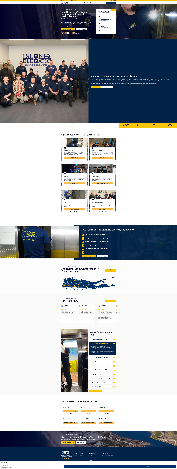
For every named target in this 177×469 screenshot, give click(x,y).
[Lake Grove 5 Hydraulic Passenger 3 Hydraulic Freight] (80, 283)
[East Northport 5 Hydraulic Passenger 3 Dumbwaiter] (75, 280)
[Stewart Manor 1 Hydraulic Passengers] (64, 283)
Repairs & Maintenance (92, 453)
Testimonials (82, 455)
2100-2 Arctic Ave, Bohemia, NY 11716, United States (69, 0)
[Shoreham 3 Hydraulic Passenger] (87, 281)
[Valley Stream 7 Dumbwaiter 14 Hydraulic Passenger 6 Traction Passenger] (63, 284)
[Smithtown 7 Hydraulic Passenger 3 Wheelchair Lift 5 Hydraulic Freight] (78, 282)
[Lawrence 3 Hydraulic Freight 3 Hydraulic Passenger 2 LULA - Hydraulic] (62, 286)
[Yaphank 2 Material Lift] (85, 285)
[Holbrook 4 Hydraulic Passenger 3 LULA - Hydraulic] (81, 285)
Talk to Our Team (80, 442)
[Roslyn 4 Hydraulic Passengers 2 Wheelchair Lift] (66, 280)
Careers (76, 460)
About (99, 2)
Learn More (70, 413)
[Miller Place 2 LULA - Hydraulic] (85, 281)
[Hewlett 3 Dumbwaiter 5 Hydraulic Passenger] (63, 285)
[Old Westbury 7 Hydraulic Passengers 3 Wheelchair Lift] (67, 281)
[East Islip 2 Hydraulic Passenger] (78, 286)
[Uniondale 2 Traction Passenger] (67, 284)
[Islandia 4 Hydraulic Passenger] (78, 284)
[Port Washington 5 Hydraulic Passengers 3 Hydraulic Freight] (65, 279)
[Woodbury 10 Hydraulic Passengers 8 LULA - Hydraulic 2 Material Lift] (71, 281)
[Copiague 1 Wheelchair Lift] (72, 286)
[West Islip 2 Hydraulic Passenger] (74, 286)
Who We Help (86, 2)
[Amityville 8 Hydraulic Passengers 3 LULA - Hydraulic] (71, 286)
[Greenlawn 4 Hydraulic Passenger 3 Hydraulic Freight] (74, 280)
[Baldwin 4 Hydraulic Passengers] (65, 286)
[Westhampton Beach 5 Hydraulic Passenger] (92, 288)
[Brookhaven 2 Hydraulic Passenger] (85, 287)
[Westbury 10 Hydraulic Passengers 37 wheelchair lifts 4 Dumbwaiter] (67, 282)
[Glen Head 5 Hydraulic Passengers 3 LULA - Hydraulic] (67, 279)
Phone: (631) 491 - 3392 (106, 453)
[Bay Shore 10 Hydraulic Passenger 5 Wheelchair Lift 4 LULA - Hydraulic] (75, 286)
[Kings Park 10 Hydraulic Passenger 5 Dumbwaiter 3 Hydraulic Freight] (77, 280)
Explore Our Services (81, 29)
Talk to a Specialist (102, 211)
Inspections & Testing (92, 457)
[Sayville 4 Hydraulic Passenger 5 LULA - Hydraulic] (80, 287)
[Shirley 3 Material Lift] (86, 286)
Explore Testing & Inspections (102, 160)
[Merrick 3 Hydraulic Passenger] (67, 286)
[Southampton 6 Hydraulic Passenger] (99, 287)
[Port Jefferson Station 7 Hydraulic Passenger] (82, 281)
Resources (77, 457)
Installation (90, 455)
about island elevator (107, 86)
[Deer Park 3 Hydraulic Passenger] (74, 284)
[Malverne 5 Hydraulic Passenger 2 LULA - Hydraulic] (64, 284)
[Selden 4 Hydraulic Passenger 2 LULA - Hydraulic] (82, 283)
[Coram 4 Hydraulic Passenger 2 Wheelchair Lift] (84, 282)
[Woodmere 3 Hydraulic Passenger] (62, 285)
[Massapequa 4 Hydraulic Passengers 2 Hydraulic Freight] (69, 286)
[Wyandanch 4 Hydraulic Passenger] (73, 284)
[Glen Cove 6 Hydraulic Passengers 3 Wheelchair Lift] (67, 278)
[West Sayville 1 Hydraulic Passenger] (79, 287)
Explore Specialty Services (102, 185)
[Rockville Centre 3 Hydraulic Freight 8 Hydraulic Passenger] (65, 285)
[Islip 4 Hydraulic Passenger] (77, 286)
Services (80, 2)
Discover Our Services (109, 391)
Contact (103, 2)
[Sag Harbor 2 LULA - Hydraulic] (103, 284)
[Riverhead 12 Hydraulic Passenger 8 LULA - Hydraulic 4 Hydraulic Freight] (93, 284)
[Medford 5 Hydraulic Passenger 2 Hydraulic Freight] (83, 285)
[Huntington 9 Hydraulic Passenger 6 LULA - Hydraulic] (72, 279)
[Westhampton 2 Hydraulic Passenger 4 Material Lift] (91, 287)
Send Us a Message (103, 256)
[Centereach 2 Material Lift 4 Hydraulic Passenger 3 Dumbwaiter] (81, 282)
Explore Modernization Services (74, 185)
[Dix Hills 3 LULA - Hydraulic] (74, 282)
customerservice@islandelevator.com (104, 0)
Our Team (81, 453)
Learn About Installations (74, 211)
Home (76, 2)
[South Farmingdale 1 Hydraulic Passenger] (70, 285)
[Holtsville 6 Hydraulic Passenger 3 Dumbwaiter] (82, 285)
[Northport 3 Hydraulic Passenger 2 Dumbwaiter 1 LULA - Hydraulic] (75, 279)
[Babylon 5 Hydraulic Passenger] (73, 286)
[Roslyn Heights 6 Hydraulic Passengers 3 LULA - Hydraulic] (66, 281)
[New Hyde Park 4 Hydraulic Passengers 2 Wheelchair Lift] (64, 282)
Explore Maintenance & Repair (75, 160)
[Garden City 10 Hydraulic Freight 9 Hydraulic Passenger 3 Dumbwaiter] (65, 283)
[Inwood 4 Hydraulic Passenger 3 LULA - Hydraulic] (61, 285)
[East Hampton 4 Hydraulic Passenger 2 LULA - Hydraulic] (105, 286)
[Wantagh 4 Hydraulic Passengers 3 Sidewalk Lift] (68, 285)
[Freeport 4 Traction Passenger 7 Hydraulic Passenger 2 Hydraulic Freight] (66, 286)
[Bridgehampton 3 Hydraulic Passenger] (102, 286)
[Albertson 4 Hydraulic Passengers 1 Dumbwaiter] (66, 281)
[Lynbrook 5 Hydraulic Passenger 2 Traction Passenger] (64, 285)
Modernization (90, 460)
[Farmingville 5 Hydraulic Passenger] (82, 284)
